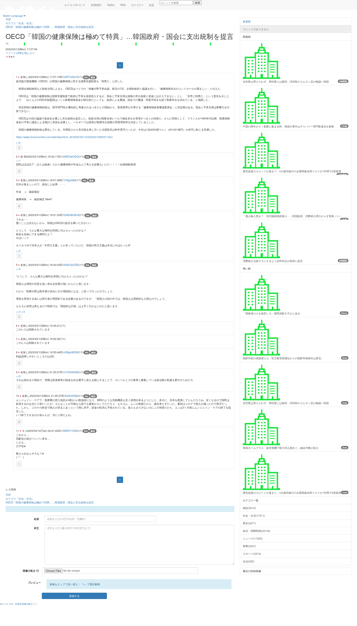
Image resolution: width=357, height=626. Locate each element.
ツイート (11, 53)
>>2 (18, 142)
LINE (19, 53)
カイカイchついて (74, 5)
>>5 (18, 251)
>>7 (18, 311)
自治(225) (248, 561)
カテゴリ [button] (136, 5)
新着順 (247, 21)
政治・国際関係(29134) (256, 531)
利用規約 (96, 5)
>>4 (18, 269)
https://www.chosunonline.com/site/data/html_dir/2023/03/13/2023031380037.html (64, 137)
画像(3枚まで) (31, 570)
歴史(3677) (249, 523)
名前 (36, 519)
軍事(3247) (249, 546)
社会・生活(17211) (254, 515)
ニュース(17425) (253, 538)
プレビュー (34, 582)
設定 (151, 5)
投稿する (74, 596)
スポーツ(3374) (252, 553)
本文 (36, 528)
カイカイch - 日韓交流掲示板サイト (19, 603)
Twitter (111, 5)
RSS (123, 5)
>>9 (22, 311)
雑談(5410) (249, 508)
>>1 (18, 160)
